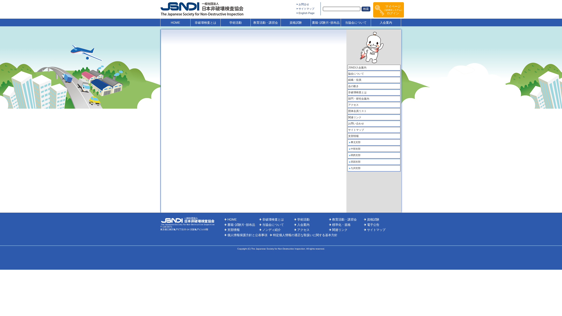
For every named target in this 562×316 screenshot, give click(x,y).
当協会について (356, 22)
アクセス (353, 104)
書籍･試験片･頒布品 (326, 22)
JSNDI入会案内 (357, 67)
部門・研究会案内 (358, 98)
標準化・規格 (341, 224)
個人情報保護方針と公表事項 (247, 235)
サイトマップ (306, 8)
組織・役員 (354, 79)
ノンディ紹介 (271, 230)
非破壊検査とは (205, 22)
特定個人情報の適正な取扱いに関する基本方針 (305, 235)
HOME (175, 22)
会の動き (353, 86)
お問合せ (304, 4)
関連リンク (354, 117)
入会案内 (386, 22)
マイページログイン (393, 10)
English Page (307, 13)
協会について (356, 73)
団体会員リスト (357, 111)
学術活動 (235, 22)
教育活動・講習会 (265, 22)
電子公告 (373, 224)
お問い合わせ (356, 123)
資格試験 (296, 22)
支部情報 (353, 136)
